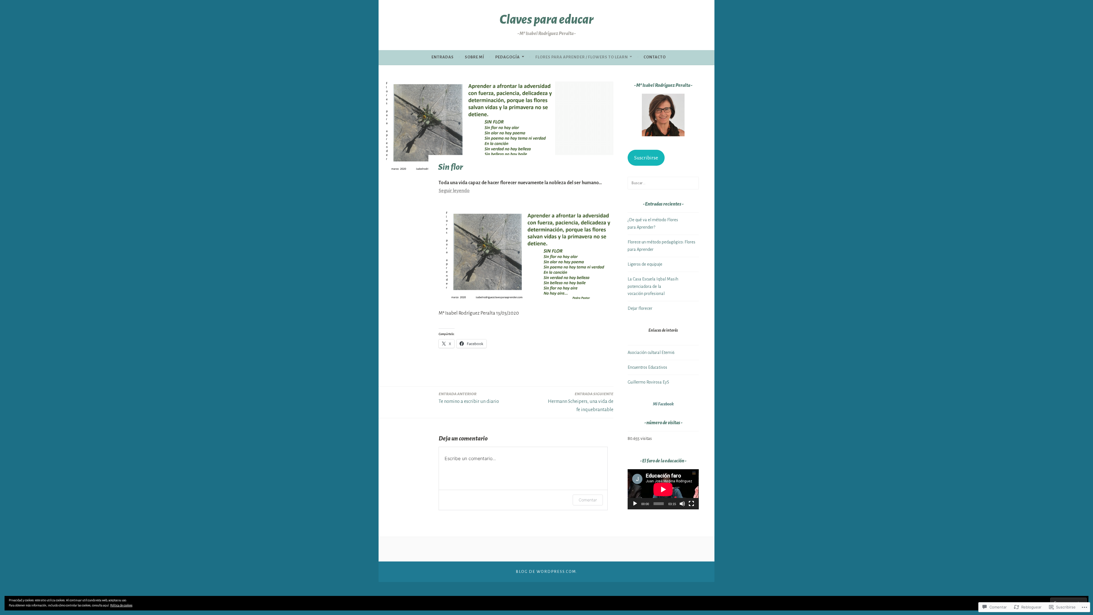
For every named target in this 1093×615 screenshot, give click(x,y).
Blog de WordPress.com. (547, 571)
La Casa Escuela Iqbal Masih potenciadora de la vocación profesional (653, 286)
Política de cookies (121, 605)
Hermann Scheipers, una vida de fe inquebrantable (580, 402)
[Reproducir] (635, 504)
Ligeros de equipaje (645, 264)
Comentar (588, 499)
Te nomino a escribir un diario (469, 398)
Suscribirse (646, 158)
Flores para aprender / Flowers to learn (581, 57)
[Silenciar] (682, 504)
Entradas (443, 57)
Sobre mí (474, 57)
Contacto (655, 57)
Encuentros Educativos (647, 367)
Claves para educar (546, 19)
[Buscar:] (663, 183)
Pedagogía (507, 57)
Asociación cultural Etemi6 (651, 352)
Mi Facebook (663, 404)
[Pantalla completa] (691, 504)
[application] (663, 489)
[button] (663, 116)
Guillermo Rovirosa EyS (648, 382)
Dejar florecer (640, 308)
